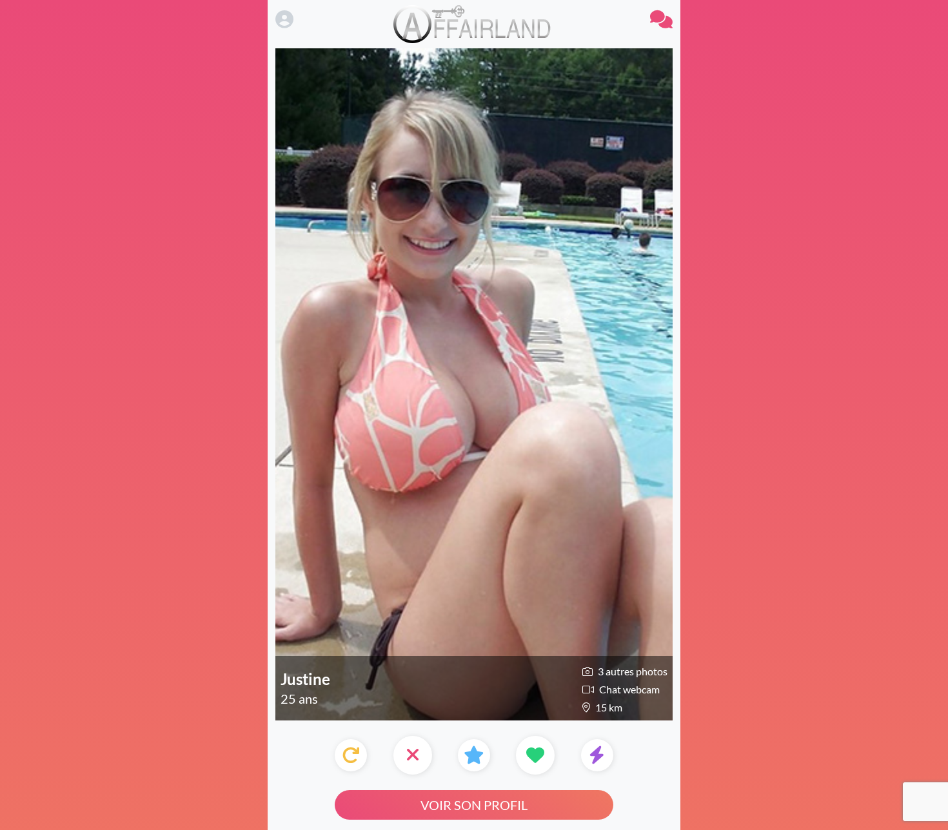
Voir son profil (474, 805)
